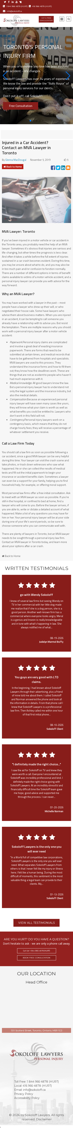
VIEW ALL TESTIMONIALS (36, 923)
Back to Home (14, 167)
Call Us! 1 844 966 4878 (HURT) (36, 950)
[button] (5, 75)
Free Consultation (20, 105)
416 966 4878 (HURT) (42, 6)
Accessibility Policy (27, 1098)
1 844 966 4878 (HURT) (17, 6)
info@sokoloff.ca (14, 11)
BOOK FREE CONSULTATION (36, 957)
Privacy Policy (23, 1094)
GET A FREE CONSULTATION (46, 19)
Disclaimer (44, 1119)
